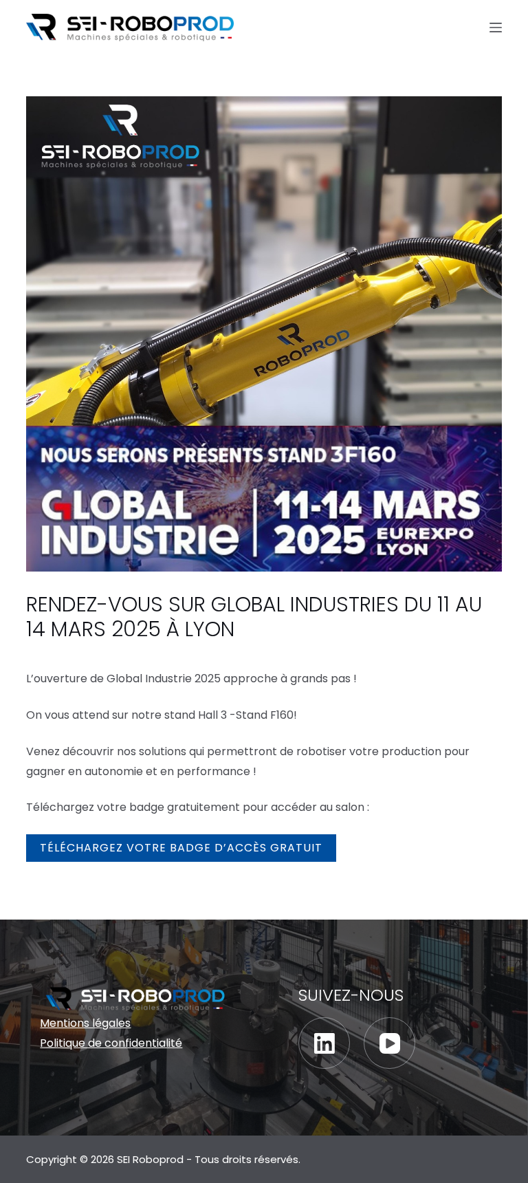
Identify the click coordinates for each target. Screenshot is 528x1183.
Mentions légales (85, 1023)
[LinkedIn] (324, 1043)
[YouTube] (389, 1043)
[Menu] (496, 27)
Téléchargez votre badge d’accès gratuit (181, 848)
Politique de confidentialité (111, 1043)
